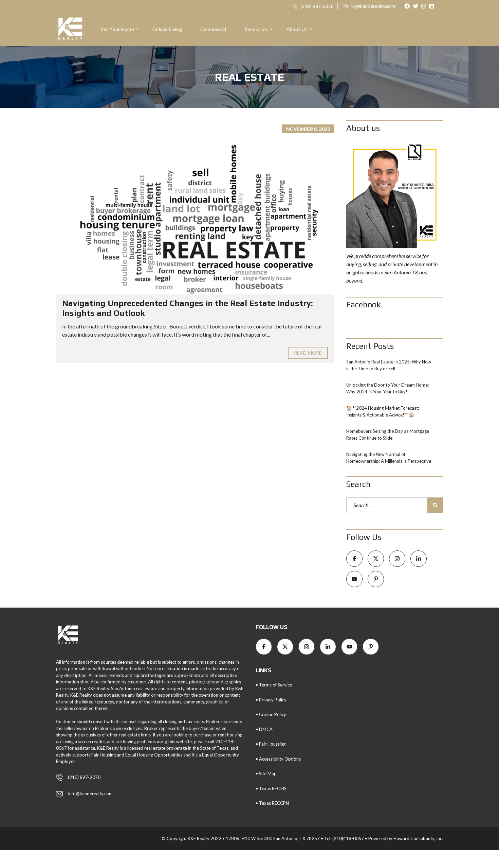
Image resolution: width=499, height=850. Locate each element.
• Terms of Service (274, 684)
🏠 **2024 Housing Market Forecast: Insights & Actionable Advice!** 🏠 (382, 411)
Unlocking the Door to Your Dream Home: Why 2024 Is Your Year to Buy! (387, 388)
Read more (308, 353)
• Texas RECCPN (272, 803)
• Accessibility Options (278, 759)
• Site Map (266, 773)
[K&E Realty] (70, 29)
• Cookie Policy (271, 714)
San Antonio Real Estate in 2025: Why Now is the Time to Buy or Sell (388, 365)
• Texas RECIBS (271, 788)
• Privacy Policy (271, 699)
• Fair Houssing (270, 744)
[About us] (394, 194)
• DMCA (264, 729)
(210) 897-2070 (316, 6)
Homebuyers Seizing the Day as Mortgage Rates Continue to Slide (387, 434)
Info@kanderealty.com (90, 793)
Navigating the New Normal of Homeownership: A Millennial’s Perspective (388, 458)
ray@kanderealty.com (372, 6)
